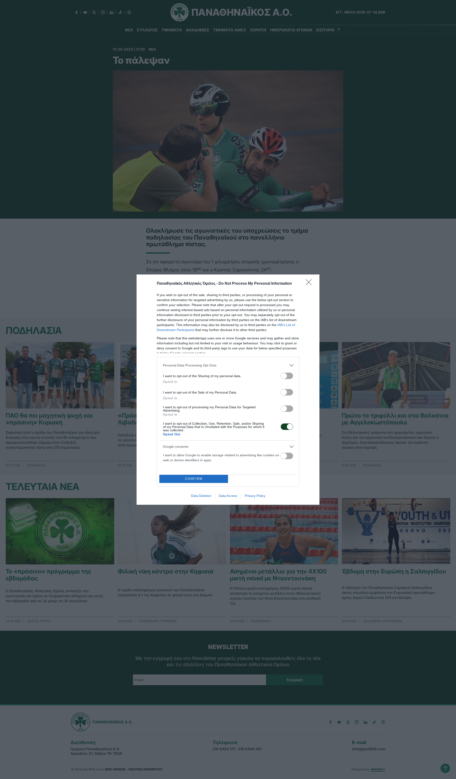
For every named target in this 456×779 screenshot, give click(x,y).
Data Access (228, 496)
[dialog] (228, 389)
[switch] (287, 376)
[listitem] (228, 365)
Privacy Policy (255, 496)
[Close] (310, 283)
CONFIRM (194, 479)
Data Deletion (201, 496)
